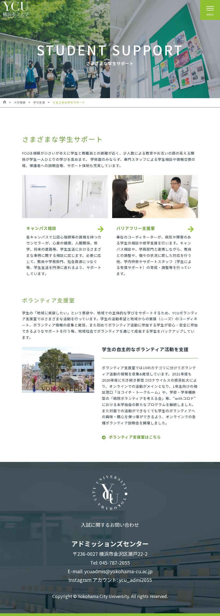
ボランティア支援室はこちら (135, 437)
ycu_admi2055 (135, 579)
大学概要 (20, 102)
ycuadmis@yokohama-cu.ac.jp (118, 571)
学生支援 (39, 102)
